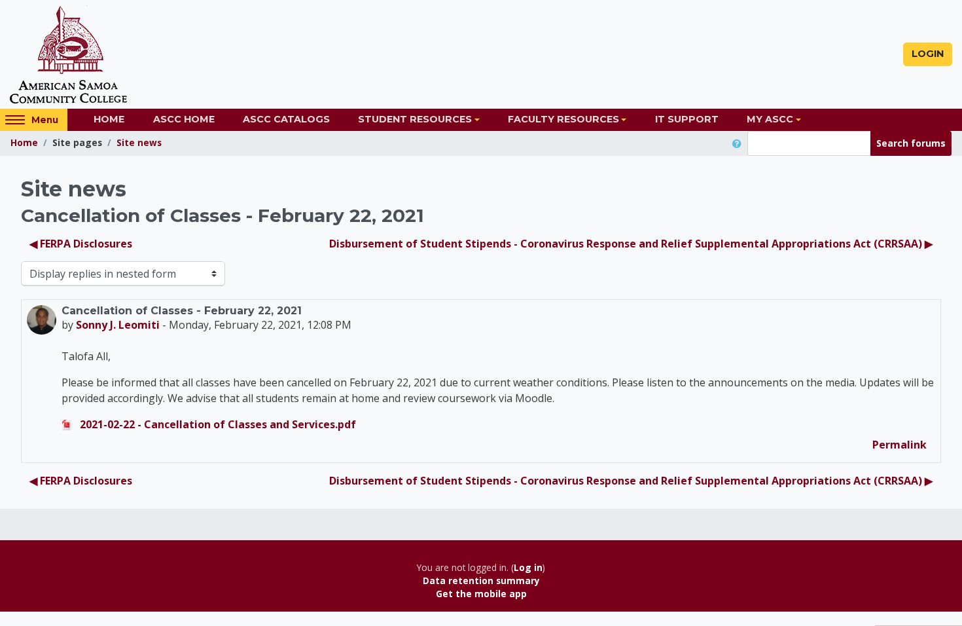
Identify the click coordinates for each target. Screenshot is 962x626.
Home (109, 119)
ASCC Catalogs (286, 119)
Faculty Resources (563, 119)
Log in (528, 567)
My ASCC (770, 119)
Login (928, 54)
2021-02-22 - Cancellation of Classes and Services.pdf (216, 424)
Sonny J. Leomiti (118, 325)
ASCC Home (184, 119)
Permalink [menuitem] (899, 444)
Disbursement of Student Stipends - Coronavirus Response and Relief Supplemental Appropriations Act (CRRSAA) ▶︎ (631, 243)
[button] (739, 143)
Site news (139, 142)
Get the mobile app (481, 593)
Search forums (911, 143)
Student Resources (415, 119)
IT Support (687, 119)
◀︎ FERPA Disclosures (80, 243)
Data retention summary (481, 580)
